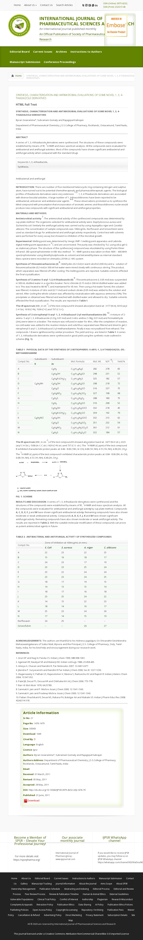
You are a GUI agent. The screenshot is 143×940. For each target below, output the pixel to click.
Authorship (87, 899)
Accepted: (29, 784)
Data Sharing (84, 904)
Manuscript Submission (110, 878)
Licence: (28, 749)
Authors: (28, 755)
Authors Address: (33, 760)
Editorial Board (42, 878)
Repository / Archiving (92, 909)
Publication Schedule (50, 888)
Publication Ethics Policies (120, 904)
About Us (26, 878)
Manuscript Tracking (42, 883)
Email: (26, 768)
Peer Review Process (35, 894)
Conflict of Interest (69, 899)
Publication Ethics (65, 904)
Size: (26, 728)
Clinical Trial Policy (46, 899)
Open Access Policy (42, 909)
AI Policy (99, 904)
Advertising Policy (52, 915)
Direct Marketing (74, 915)
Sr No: (26, 718)
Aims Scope (106, 883)
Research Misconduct (122, 899)
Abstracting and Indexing (76, 888)
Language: (29, 744)
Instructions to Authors (83, 878)
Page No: (28, 723)
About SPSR (121, 883)
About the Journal (87, 883)
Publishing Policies (19, 909)
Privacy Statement (94, 915)
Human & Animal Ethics (94, 894)
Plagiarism (102, 899)
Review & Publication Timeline (64, 894)
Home (18, 75)
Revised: (28, 779)
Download (33, 800)
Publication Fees (115, 909)
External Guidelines (119, 894)
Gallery (24, 883)
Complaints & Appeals (21, 904)
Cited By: (28, 739)
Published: (29, 795)
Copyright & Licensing (66, 909)
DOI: (25, 789)
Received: (28, 774)
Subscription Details (117, 915)
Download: (29, 733)
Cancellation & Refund (29, 915)
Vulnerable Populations (21, 899)
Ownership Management (23, 888)
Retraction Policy (45, 904)
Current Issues (61, 878)
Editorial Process (101, 888)
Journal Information (65, 883)
